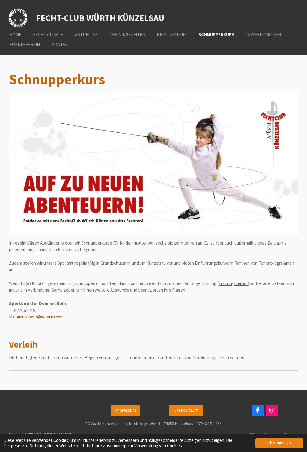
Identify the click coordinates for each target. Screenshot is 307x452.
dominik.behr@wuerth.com (38, 317)
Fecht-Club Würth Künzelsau (100, 17)
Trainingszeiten (233, 283)
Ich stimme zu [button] (279, 442)
